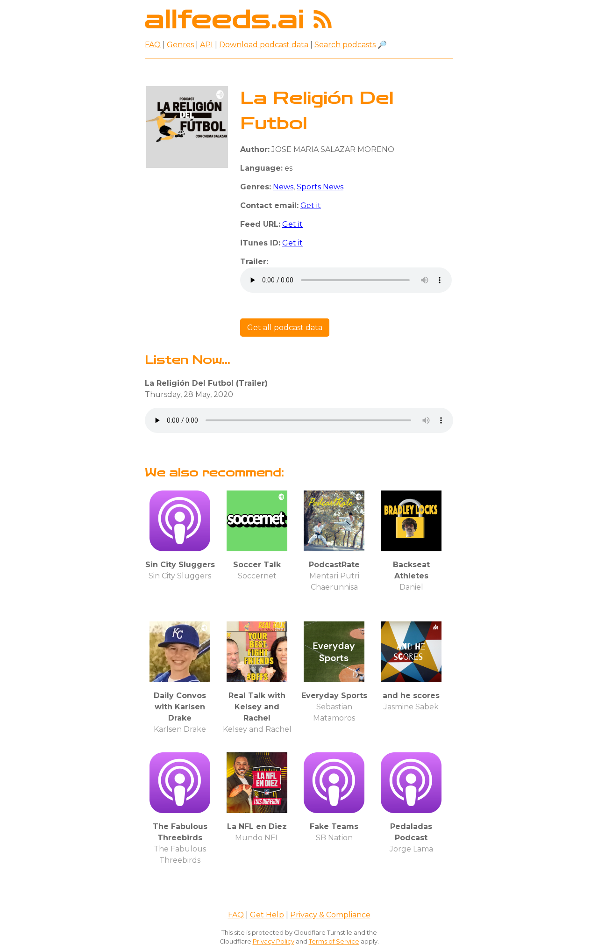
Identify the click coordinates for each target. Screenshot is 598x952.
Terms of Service (334, 941)
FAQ (153, 44)
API (206, 44)
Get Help (267, 914)
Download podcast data (263, 44)
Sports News (320, 186)
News (283, 186)
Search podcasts (345, 44)
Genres (180, 44)
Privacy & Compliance (330, 914)
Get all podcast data (284, 327)
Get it (310, 205)
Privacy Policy (273, 941)
